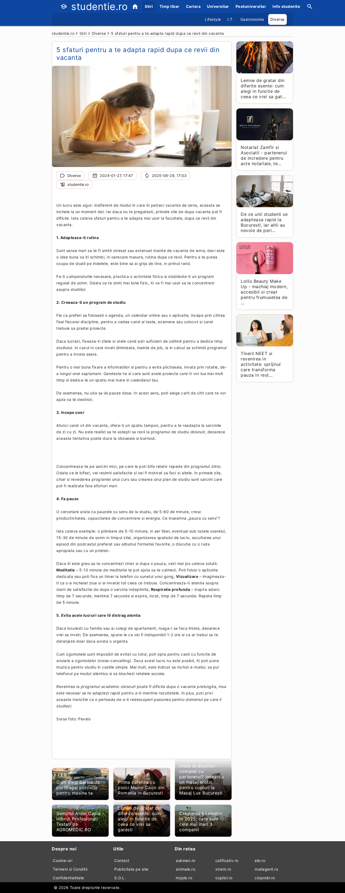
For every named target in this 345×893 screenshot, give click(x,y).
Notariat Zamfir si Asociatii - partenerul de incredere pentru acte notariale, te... (264, 155)
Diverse (277, 19)
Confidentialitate (68, 877)
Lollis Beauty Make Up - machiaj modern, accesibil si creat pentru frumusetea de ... (264, 291)
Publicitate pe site (131, 869)
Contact (121, 860)
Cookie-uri (62, 860)
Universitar (218, 6)
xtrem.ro (223, 869)
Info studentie (286, 6)
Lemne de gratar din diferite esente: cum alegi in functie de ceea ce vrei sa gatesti (140, 818)
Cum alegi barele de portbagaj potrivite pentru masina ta (78, 787)
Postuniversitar (251, 6)
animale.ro (185, 869)
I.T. (230, 19)
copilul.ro (224, 877)
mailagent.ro (266, 869)
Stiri (149, 6)
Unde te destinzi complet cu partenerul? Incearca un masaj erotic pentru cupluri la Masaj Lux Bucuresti (201, 779)
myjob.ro (184, 877)
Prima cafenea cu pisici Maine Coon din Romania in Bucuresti (141, 787)
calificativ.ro (227, 860)
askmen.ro (185, 860)
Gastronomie (252, 19)
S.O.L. (120, 877)
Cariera (193, 6)
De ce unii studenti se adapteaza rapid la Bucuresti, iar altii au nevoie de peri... (264, 222)
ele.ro (260, 860)
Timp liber (170, 6)
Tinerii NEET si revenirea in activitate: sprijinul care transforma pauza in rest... (261, 364)
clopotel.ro (265, 877)
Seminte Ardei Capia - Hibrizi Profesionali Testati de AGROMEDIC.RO (80, 821)
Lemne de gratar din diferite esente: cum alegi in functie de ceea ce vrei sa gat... (263, 88)
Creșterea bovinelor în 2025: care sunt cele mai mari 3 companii (200, 821)
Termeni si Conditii (70, 869)
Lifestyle (213, 19)
